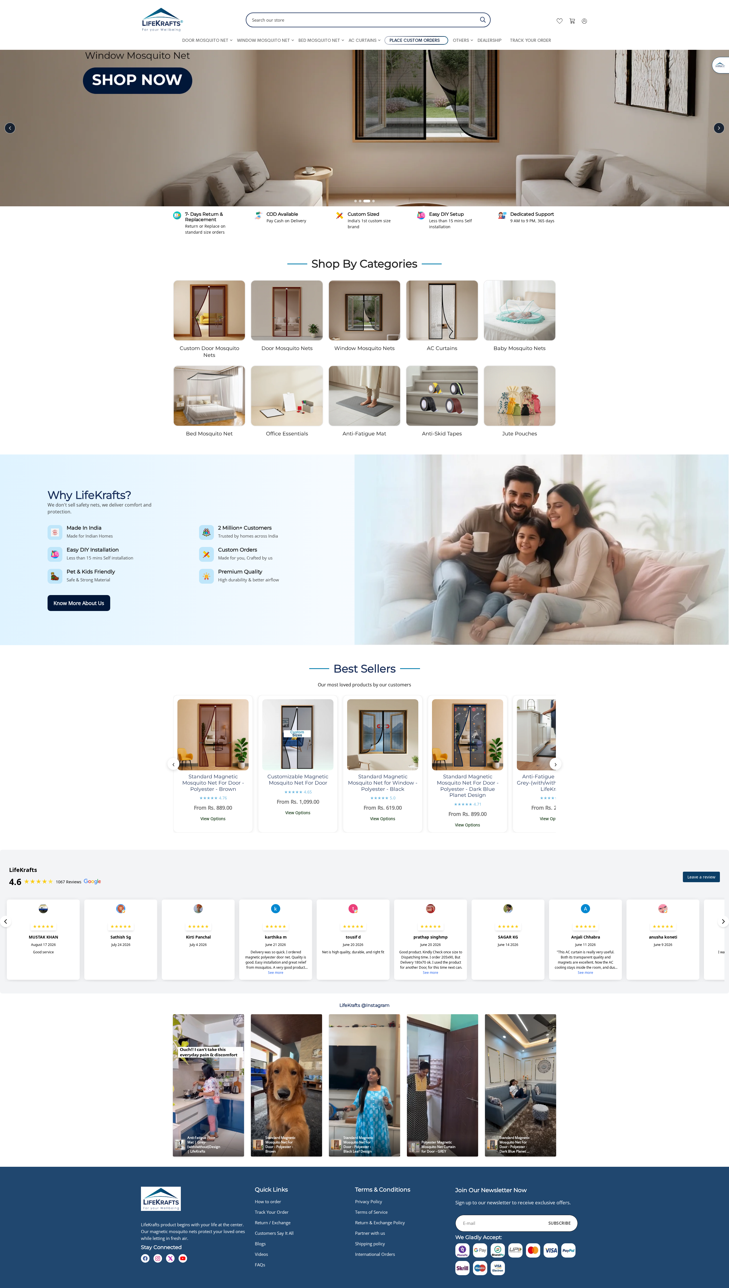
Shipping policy (370, 1243)
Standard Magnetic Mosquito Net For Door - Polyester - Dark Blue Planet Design (468, 785)
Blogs (260, 1243)
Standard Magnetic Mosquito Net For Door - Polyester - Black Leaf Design (358, 1144)
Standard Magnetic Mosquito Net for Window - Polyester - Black (382, 782)
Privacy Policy (368, 1201)
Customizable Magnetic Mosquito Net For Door (297, 779)
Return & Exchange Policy (380, 1222)
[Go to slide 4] (373, 201)
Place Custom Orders (415, 40)
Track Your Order (530, 40)
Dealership (489, 40)
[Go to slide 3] (369, 201)
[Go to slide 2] (364, 201)
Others (461, 40)
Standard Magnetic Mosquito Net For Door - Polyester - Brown (213, 782)
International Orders (375, 1254)
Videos (261, 1254)
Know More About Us (79, 603)
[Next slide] (719, 128)
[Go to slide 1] (357, 201)
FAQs (260, 1265)
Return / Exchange (272, 1222)
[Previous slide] (10, 128)
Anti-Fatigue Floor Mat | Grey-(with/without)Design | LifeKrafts (552, 782)
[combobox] (368, 20)
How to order (268, 1201)
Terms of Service (371, 1212)
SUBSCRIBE (559, 1223)
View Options (213, 818)
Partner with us (370, 1233)
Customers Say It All (274, 1233)
